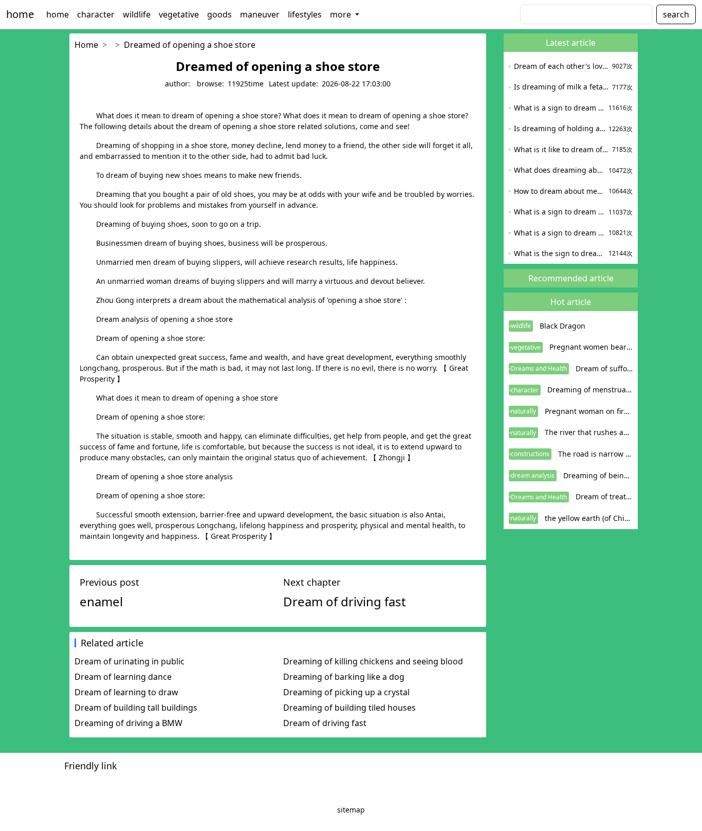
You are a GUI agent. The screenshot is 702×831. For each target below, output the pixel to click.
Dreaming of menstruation (590, 389)
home (20, 14)
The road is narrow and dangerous (595, 454)
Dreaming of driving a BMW (128, 723)
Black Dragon (562, 326)
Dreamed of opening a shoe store (189, 44)
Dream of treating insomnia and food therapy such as (604, 496)
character (96, 14)
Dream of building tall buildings (136, 707)
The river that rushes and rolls (589, 432)
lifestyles (305, 14)
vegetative (179, 14)
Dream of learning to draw (126, 692)
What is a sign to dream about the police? (560, 211)
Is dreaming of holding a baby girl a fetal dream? (560, 128)
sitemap (351, 810)
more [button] (341, 14)
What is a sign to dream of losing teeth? (560, 233)
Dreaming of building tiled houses (349, 707)
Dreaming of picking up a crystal (346, 692)
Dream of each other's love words (561, 66)
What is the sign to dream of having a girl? (560, 253)
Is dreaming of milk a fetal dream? (561, 87)
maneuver (260, 14)
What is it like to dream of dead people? (561, 149)
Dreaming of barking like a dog (343, 676)
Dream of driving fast (324, 723)
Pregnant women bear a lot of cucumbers (591, 347)
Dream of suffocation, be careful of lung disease (604, 368)
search (676, 14)
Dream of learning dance (123, 676)
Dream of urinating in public (129, 661)
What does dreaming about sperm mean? (560, 170)
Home (86, 44)
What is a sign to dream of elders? (560, 108)
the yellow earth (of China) (589, 518)
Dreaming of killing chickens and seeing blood (373, 661)
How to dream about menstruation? (560, 191)
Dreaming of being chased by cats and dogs (598, 475)
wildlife (137, 14)
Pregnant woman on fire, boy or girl (589, 411)
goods (219, 14)
